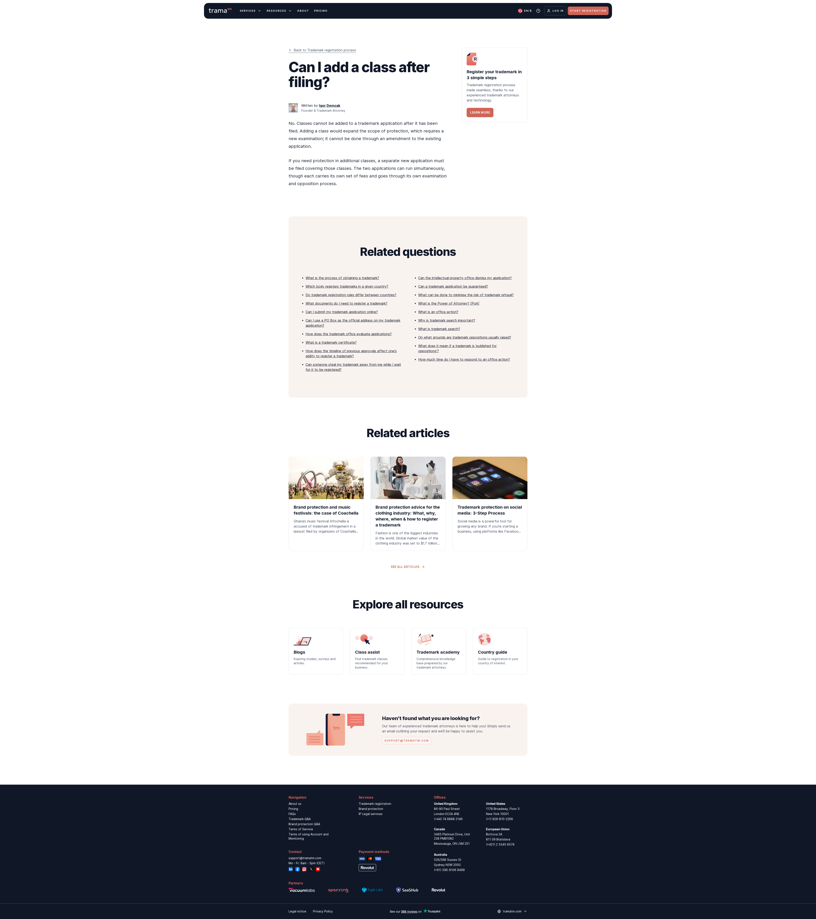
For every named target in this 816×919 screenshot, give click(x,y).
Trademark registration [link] (375, 803)
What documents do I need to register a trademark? (346, 303)
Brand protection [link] (371, 809)
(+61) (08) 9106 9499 (449, 870)
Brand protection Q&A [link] (304, 824)
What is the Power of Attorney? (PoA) (448, 303)
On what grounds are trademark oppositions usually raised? (464, 337)
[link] (494, 85)
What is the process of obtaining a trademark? (342, 278)
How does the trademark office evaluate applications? (349, 334)
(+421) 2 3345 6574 (500, 844)
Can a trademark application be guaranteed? (453, 286)
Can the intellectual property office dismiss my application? (465, 278)
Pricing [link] (293, 809)
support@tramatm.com (305, 858)
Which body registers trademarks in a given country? (347, 286)
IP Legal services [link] (370, 814)
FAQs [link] (292, 814)
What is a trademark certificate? (331, 342)
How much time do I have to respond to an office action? (464, 359)
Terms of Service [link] (301, 829)
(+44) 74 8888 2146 (448, 819)
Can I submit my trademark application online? (342, 312)
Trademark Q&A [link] (300, 819)
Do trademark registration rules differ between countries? (351, 295)
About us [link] (295, 803)
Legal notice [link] (297, 911)
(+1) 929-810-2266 (499, 819)
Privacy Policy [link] (323, 911)
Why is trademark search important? (446, 320)
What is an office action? (438, 312)
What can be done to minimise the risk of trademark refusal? (466, 295)
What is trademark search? (439, 329)
